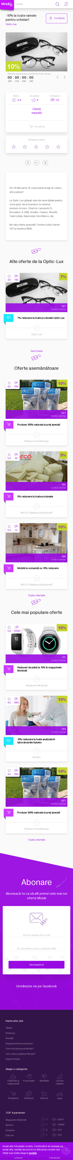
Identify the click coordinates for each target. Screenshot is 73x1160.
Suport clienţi (13, 1059)
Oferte (9, 1027)
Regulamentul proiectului (19, 1043)
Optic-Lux (11, 24)
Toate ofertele (36, 595)
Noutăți (9, 1038)
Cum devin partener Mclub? (20, 1053)
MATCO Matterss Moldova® (36, 512)
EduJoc (10, 1135)
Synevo (36, 757)
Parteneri (10, 1033)
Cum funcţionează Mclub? (20, 1048)
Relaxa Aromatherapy (36, 441)
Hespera (10, 1130)
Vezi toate (37, 351)
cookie (33, 1153)
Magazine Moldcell (36, 685)
